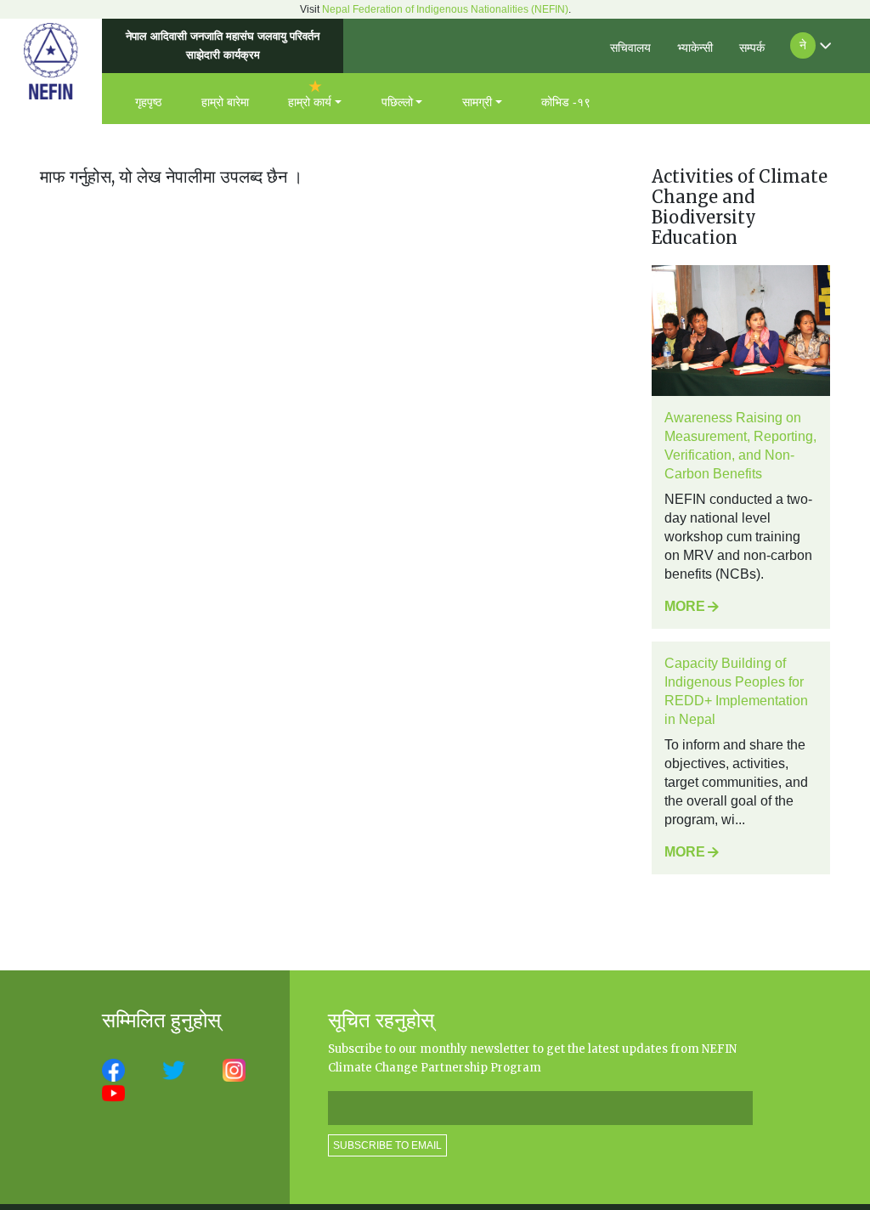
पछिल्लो (397, 102)
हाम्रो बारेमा (225, 102)
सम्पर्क (752, 47)
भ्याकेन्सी (695, 47)
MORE (684, 606)
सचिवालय (630, 47)
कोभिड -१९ (565, 102)
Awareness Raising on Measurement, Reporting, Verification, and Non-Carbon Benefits (740, 445)
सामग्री (477, 102)
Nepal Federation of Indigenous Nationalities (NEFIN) (445, 9)
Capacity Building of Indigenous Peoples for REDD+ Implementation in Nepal (736, 691)
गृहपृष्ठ (148, 102)
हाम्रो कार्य (309, 102)
